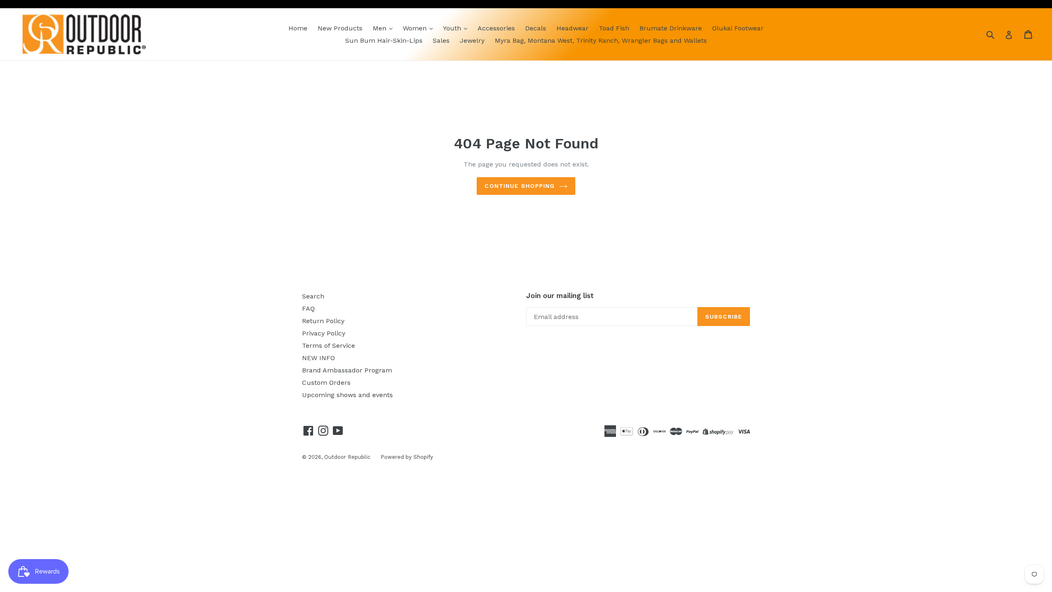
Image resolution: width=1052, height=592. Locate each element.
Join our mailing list (560, 295)
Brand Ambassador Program (347, 370)
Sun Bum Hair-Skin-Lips (383, 40)
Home (297, 28)
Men (380, 28)
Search (313, 296)
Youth (453, 28)
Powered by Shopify (407, 457)
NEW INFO (318, 358)
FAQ (308, 308)
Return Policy (323, 321)
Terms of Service (328, 345)
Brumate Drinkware (670, 28)
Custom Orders (326, 382)
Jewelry (472, 40)
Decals (535, 28)
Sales (441, 40)
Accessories (496, 28)
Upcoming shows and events (347, 395)
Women (416, 28)
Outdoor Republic (347, 457)
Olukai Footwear (738, 28)
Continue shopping (519, 186)
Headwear (572, 28)
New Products (340, 28)
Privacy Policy (323, 333)
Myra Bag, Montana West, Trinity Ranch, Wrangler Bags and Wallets (601, 40)
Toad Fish (614, 28)
